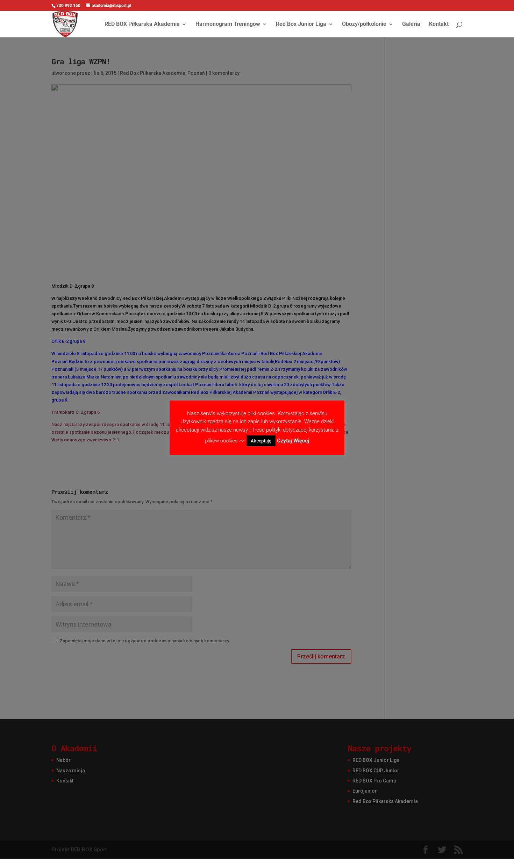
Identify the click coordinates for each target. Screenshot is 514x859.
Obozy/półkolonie (364, 24)
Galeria (411, 24)
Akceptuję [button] (261, 440)
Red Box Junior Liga (301, 24)
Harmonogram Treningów (227, 24)
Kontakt (439, 24)
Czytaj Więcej (293, 441)
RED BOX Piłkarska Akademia (142, 24)
